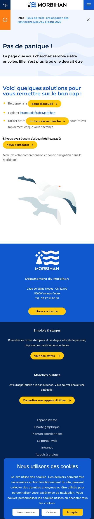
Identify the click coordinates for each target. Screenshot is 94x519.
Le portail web (47, 440)
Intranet (47, 447)
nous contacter (18, 144)
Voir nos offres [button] (45, 355)
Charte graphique (47, 427)
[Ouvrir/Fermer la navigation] (89, 5)
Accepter (72, 512)
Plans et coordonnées (47, 433)
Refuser (50, 512)
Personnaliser (25, 512)
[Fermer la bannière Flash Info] (88, 20)
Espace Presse (47, 420)
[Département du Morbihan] (47, 4)
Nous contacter (47, 311)
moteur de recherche (45, 121)
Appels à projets (47, 454)
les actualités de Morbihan (37, 113)
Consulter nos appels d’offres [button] (45, 400)
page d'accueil (42, 103)
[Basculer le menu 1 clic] (5, 5)
